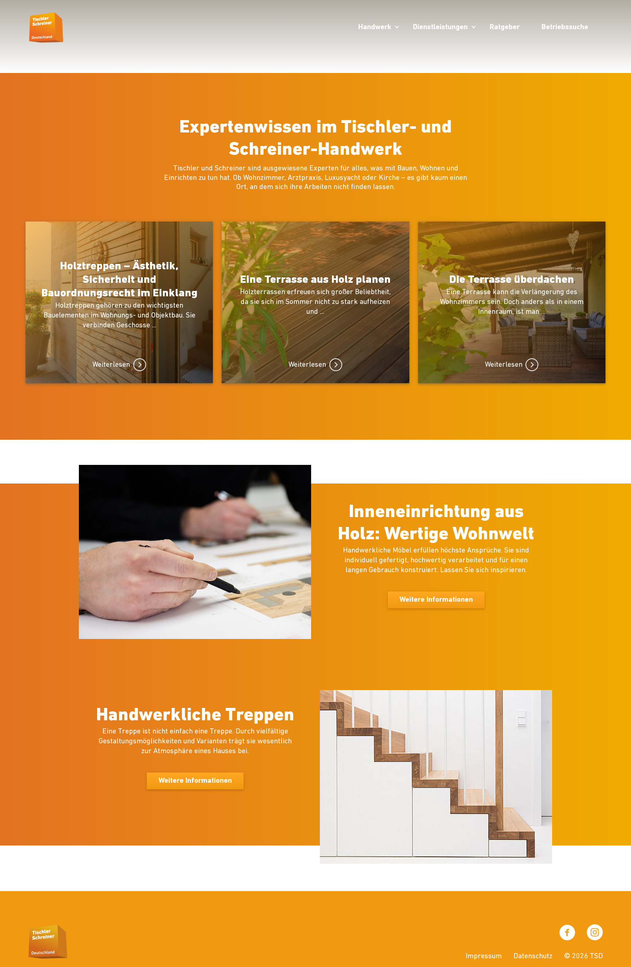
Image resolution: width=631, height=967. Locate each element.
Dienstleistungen (440, 27)
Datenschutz (532, 956)
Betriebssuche (565, 27)
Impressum (484, 956)
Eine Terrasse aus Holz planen (315, 280)
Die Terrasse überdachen (511, 280)
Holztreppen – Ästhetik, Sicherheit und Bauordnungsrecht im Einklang (119, 280)
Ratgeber (505, 27)
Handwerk (374, 27)
